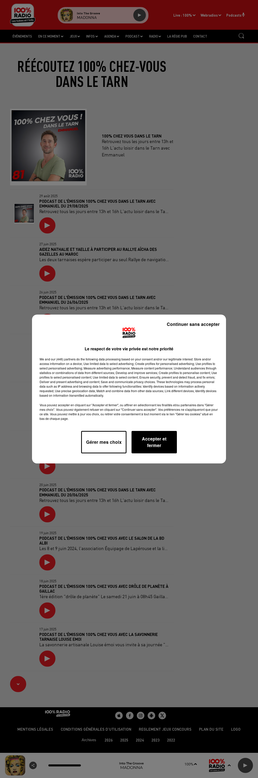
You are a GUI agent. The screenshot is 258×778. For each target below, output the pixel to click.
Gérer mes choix (104, 442)
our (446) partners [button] (63, 359)
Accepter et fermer (154, 441)
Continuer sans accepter (193, 324)
